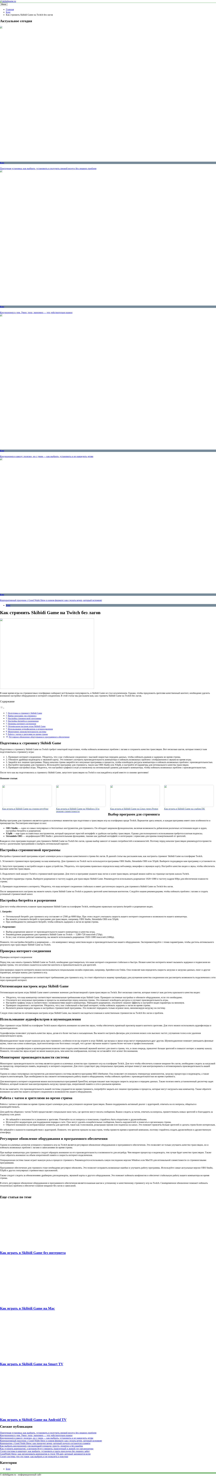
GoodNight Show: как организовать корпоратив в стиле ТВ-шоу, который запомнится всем (45, 1454)
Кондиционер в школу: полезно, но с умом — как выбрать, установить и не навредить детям (46, 456)
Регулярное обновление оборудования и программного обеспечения (39, 737)
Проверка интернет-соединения (22, 724)
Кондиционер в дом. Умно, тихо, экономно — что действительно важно (36, 312)
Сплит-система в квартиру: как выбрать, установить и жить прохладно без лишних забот (45, 1451)
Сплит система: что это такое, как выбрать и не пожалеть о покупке (34, 1456)
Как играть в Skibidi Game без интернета (33, 1253)
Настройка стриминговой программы (24, 718)
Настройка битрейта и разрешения (23, 721)
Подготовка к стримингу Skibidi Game (25, 713)
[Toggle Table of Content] (2, 708)
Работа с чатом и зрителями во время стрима (28, 734)
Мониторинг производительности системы (27, 731)
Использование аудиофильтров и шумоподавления (30, 729)
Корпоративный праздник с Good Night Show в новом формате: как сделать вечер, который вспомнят (51, 600)
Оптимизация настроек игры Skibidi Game (27, 726)
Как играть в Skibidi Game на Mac (27, 1308)
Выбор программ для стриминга (22, 716)
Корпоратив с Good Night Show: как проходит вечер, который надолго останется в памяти (45, 1443)
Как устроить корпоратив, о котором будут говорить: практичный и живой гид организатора (46, 1448)
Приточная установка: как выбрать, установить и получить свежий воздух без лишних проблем (48, 168)
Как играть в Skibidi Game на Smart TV (31, 1364)
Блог (2, 163)
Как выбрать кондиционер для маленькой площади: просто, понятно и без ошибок (41, 1446)
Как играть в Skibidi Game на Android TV (33, 1420)
